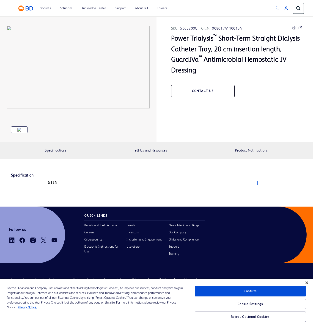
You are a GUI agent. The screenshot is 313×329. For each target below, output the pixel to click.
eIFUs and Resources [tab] (151, 150)
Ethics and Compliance (184, 239)
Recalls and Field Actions (100, 225)
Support (174, 246)
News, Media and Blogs (184, 225)
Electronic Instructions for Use (101, 249)
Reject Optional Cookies (250, 316)
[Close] (306, 282)
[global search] (298, 8)
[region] (156, 304)
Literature (133, 246)
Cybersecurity (93, 239)
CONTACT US (203, 91)
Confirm (250, 291)
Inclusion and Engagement (144, 239)
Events (130, 225)
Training (174, 253)
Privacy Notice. (27, 307)
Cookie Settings (250, 304)
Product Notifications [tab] (251, 150)
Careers (89, 232)
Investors (132, 232)
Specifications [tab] (55, 150)
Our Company (178, 232)
